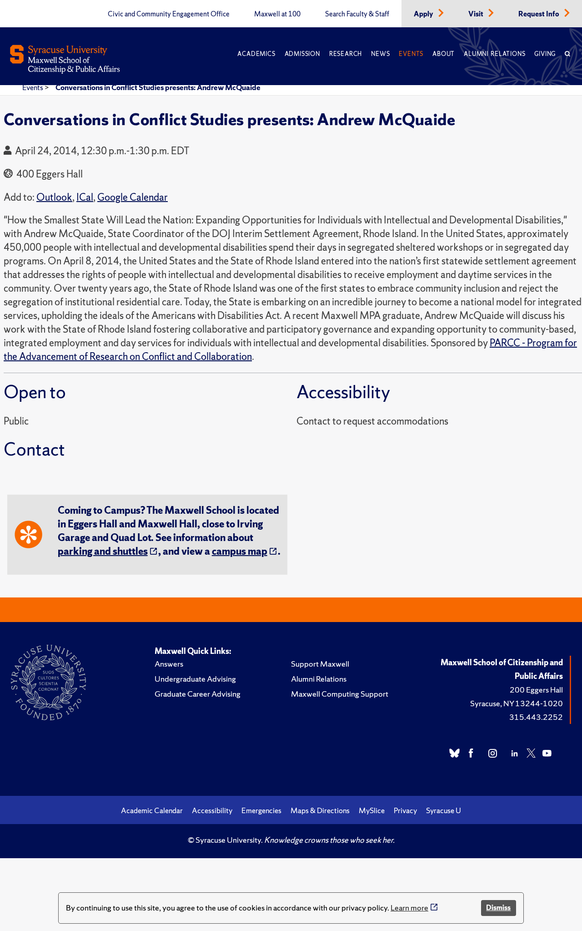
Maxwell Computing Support (339, 693)
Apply (424, 14)
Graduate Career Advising (198, 693)
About (443, 54)
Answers (169, 663)
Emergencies (261, 810)
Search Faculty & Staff (357, 14)
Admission (302, 54)
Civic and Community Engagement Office (169, 14)
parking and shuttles (103, 551)
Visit (476, 14)
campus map (239, 551)
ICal (84, 197)
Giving (545, 54)
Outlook (54, 197)
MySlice (372, 810)
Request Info (539, 14)
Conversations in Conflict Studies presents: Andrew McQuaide (158, 87)
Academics (256, 54)
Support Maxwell (320, 663)
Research (345, 54)
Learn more (409, 907)
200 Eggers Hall (536, 689)
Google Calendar (132, 197)
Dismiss (498, 907)
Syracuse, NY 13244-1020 (516, 703)
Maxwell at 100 (277, 14)
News (380, 54)
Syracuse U (443, 810)
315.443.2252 (536, 717)
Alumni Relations (494, 54)
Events (411, 54)
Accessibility (212, 810)
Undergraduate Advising (195, 678)
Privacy (405, 810)
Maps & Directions (320, 810)
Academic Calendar (152, 810)
